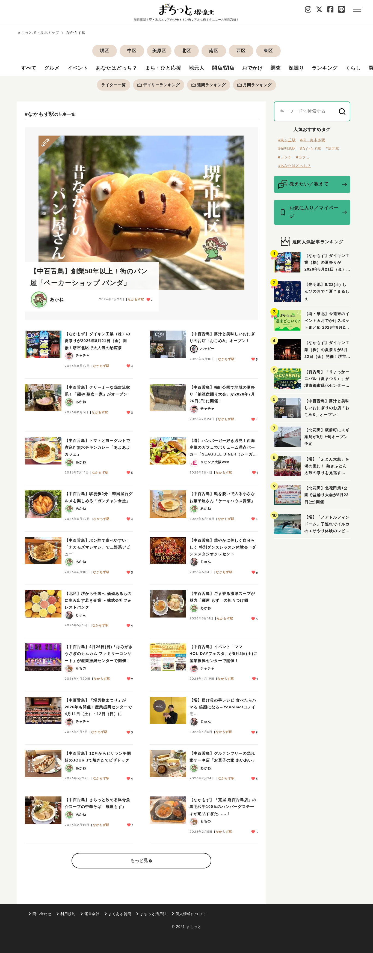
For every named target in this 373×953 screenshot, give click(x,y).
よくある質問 (119, 914)
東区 (268, 50)
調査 (276, 68)
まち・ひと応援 (163, 68)
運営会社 (92, 914)
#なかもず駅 (310, 148)
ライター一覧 (113, 85)
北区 (186, 50)
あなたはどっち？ (116, 68)
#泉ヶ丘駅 (287, 140)
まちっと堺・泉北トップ (38, 33)
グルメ (52, 68)
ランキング (325, 68)
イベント (77, 68)
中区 (132, 50)
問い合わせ (42, 914)
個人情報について (191, 914)
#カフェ (303, 157)
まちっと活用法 (153, 914)
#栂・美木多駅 (312, 140)
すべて (29, 68)
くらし (353, 68)
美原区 (159, 50)
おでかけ (252, 68)
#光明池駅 (287, 148)
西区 (241, 50)
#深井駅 (332, 148)
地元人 (197, 68)
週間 (211, 85)
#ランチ (285, 157)
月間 (257, 85)
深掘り (296, 68)
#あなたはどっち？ (294, 166)
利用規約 (68, 914)
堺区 (104, 50)
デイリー (161, 85)
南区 (213, 50)
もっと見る (141, 860)
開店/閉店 (223, 68)
